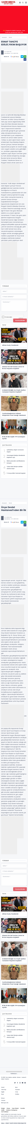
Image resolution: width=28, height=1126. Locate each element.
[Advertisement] (14, 17)
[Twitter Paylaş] (22, 56)
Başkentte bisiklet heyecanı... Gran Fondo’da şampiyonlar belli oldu (14, 31)
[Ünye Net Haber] (8, 2)
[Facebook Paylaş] (25, 59)
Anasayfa (4, 37)
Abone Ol (6, 56)
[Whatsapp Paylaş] (25, 56)
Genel (10, 37)
